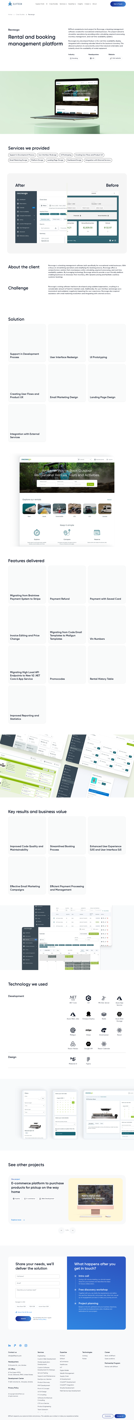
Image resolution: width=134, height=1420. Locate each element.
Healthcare (63, 1364)
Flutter (84, 1359)
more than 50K (44, 1306)
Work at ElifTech (110, 1356)
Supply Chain (64, 1376)
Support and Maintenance (46, 1376)
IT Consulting (42, 1395)
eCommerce (64, 1361)
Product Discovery (44, 1382)
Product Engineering (44, 1406)
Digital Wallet (64, 1370)
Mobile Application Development (44, 1363)
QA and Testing (43, 1373)
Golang (84, 1356)
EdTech (62, 1359)
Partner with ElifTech (111, 1366)
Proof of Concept (43, 1388)
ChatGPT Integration (67, 1385)
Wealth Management (67, 1373)
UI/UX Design (42, 1391)
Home (10, 14)
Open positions (110, 1359)
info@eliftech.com (14, 1356)
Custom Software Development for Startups (46, 1369)
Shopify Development (67, 1388)
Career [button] (87, 4)
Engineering (41, 1356)
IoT (61, 1367)
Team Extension (43, 1409)
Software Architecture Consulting (45, 1399)
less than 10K (21, 1306)
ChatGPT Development (68, 1382)
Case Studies (20, 14)
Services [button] (62, 4)
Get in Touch (118, 4)
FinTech (62, 1356)
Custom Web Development (47, 1359)
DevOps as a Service (44, 1379)
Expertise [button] (71, 4)
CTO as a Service (43, 1403)
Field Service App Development (70, 1391)
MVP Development (44, 1385)
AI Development (65, 1379)
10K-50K (32, 1306)
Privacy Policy (42, 1319)
